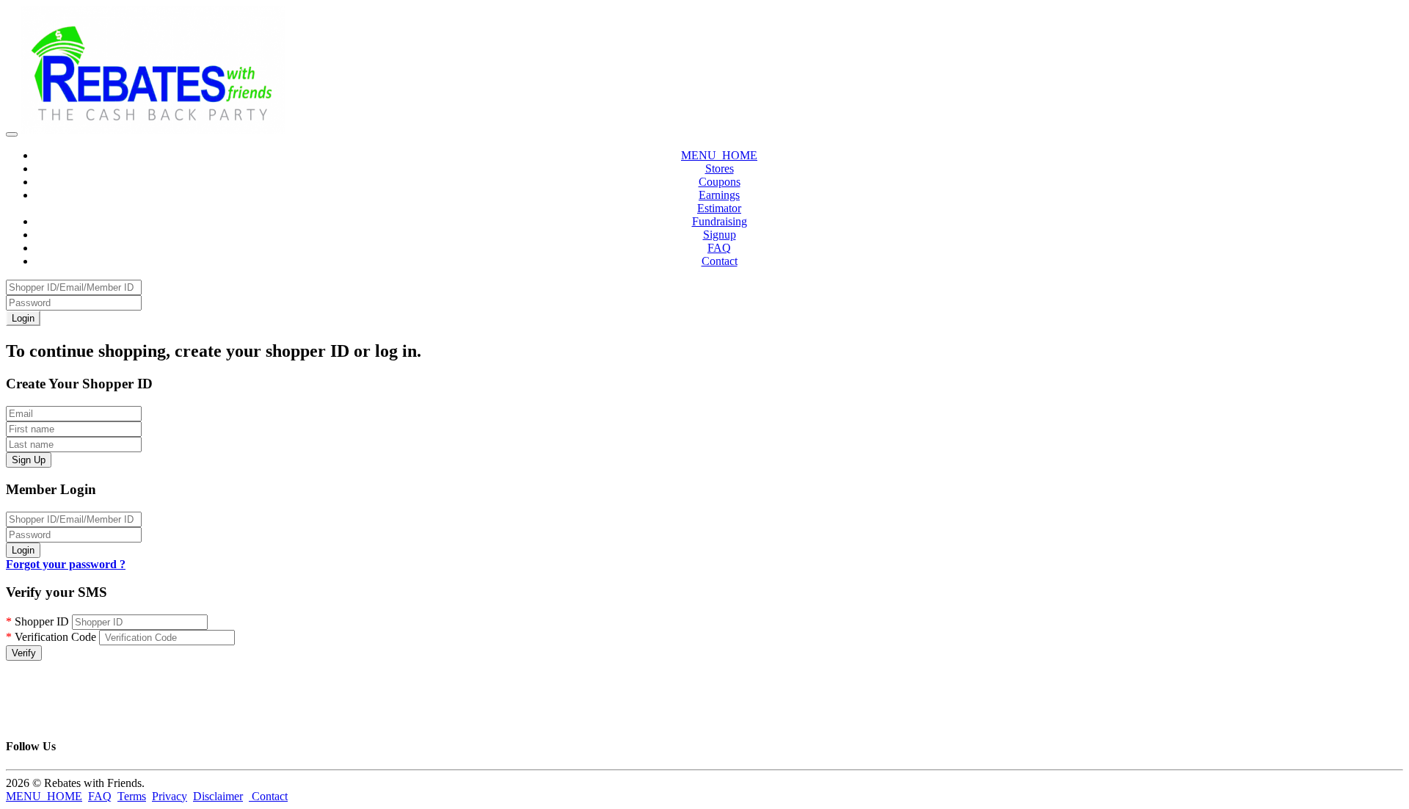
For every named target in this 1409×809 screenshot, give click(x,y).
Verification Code (51, 637)
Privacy (169, 796)
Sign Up (28, 459)
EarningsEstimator (719, 201)
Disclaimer (218, 796)
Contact (720, 261)
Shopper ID (37, 621)
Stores (719, 168)
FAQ (719, 248)
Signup (719, 234)
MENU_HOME (719, 155)
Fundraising (719, 221)
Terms (131, 796)
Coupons (719, 181)
